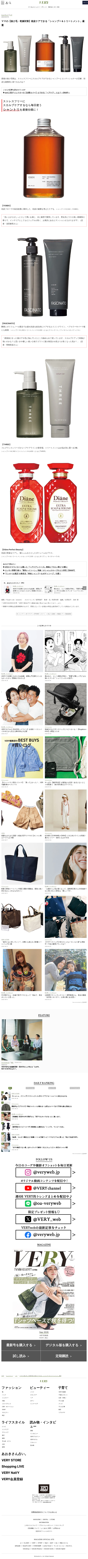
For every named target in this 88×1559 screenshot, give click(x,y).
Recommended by (77, 1002)
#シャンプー (20, 614)
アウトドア (5, 1432)
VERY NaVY (10, 1473)
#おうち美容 (51, 614)
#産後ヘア (60, 614)
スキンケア (33, 1395)
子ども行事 (62, 1406)
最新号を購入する (19, 1345)
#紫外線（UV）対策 (53, 7)
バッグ (4, 1395)
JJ (20, 1543)
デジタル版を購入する (62, 1345)
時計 (3, 1415)
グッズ (60, 1403)
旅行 (3, 1435)
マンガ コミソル (59, 1546)
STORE (52, 1519)
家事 (3, 1438)
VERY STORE (11, 1460)
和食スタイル (64, 1543)
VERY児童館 (62, 1392)
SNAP (4, 1409)
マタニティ (5, 1412)
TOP (2, 1375)
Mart (46, 1543)
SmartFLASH (27, 1546)
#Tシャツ (44, 7)
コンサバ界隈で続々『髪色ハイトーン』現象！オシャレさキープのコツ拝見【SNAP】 (40, 570)
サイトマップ (59, 1525)
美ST (51, 1543)
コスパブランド (6, 1403)
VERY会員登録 (12, 1479)
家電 (3, 1447)
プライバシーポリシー (46, 1525)
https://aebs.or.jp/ (47, 1502)
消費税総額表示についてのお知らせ (44, 1512)
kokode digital (60, 1548)
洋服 (3, 1401)
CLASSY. (27, 1543)
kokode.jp (26, 1548)
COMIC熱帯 (37, 1546)
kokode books (49, 1548)
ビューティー (4, 15)
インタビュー (34, 1433)
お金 (3, 1444)
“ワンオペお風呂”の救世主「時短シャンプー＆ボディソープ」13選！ (33, 573)
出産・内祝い (62, 1398)
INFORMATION (44, 1522)
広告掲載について (33, 1528)
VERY (34, 1543)
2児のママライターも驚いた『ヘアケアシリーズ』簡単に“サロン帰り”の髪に (36, 567)
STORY (40, 1543)
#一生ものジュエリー (35, 7)
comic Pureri (47, 1546)
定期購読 (62, 1356)
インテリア (5, 1429)
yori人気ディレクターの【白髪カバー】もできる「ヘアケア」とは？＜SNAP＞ (37, 92)
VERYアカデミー (35, 1436)
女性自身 (17, 1546)
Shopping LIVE (13, 1466)
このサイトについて (30, 1525)
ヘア (11, 15)
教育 (60, 1409)
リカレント (33, 1442)
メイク (32, 1392)
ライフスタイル (13, 1422)
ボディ (32, 1401)
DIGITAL (45, 1519)
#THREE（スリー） (40, 614)
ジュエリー (5, 1398)
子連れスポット (63, 1395)
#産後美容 (68, 614)
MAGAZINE (37, 1519)
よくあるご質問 (46, 1528)
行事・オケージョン (8, 1406)
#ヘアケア (29, 614)
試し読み (19, 1356)
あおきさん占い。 (15, 1454)
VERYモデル (33, 1439)
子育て (63, 1388)
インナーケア (34, 1403)
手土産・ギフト (6, 1441)
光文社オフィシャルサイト (44, 1531)
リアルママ (62, 1412)
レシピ (4, 1426)
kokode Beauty (37, 1548)
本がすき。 (69, 1546)
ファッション (12, 1388)
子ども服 (61, 1401)
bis (56, 1543)
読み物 (32, 1445)
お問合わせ (56, 1528)
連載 (31, 1430)
